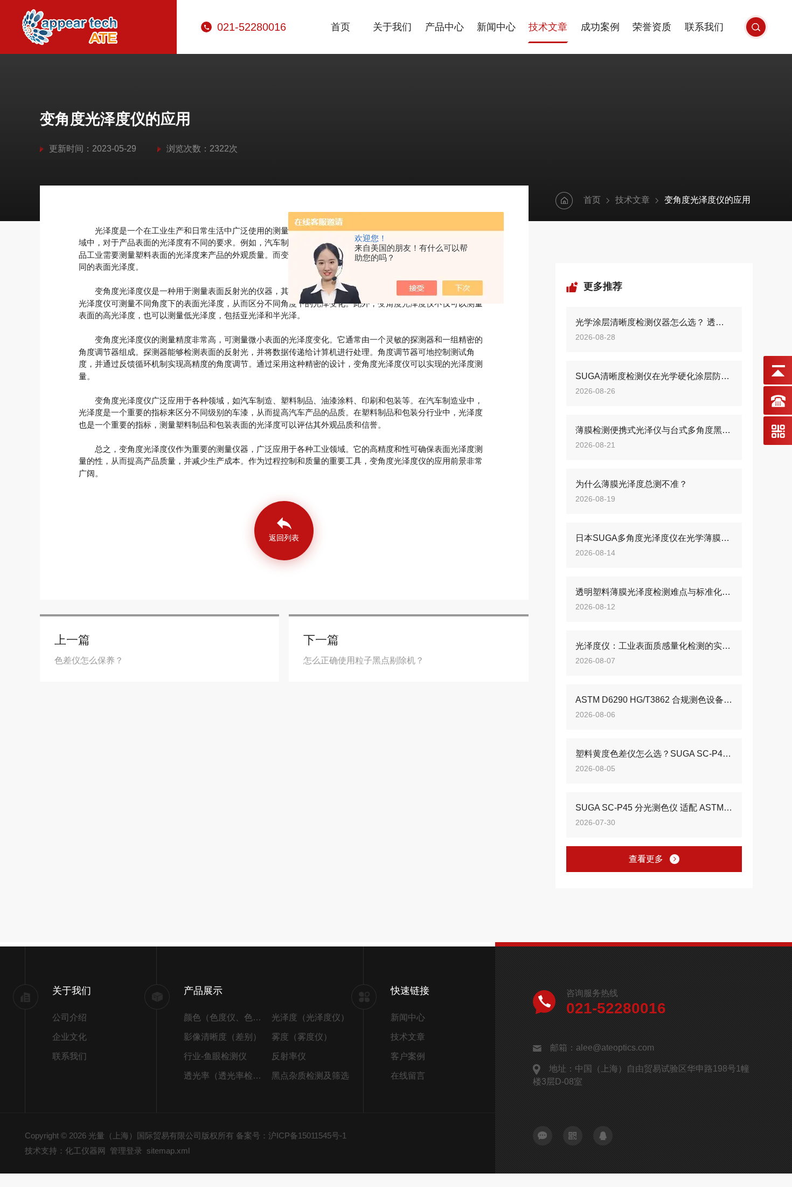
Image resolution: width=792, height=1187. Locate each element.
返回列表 (284, 537)
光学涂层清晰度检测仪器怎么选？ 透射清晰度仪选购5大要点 (653, 322)
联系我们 (704, 27)
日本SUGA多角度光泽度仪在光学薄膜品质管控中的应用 (653, 538)
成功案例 (600, 27)
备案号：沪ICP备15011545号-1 (291, 1135)
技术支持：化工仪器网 (65, 1150)
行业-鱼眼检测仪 (215, 1056)
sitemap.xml (168, 1150)
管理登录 (126, 1150)
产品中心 (444, 27)
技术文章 (548, 27)
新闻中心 (496, 27)
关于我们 (392, 27)
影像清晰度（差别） (222, 1036)
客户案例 (408, 1056)
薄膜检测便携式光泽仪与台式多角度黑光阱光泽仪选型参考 (653, 430)
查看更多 (646, 858)
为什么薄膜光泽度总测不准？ (631, 484)
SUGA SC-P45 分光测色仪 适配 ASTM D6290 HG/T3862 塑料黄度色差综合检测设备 (653, 807)
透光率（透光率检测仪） (225, 1075)
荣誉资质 (652, 27)
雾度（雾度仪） (302, 1036)
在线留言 (408, 1075)
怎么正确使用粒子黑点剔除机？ (363, 660)
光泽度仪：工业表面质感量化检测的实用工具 (653, 645)
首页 (340, 27)
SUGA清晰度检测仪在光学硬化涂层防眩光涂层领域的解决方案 (653, 376)
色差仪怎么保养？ (88, 660)
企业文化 (69, 1036)
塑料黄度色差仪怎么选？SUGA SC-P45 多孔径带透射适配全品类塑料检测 (653, 753)
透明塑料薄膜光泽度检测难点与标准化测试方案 (653, 591)
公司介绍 (69, 1017)
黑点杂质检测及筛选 (310, 1075)
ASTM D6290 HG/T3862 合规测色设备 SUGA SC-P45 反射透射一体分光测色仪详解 (653, 699)
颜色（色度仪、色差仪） (225, 1017)
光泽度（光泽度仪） (310, 1017)
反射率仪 (289, 1056)
